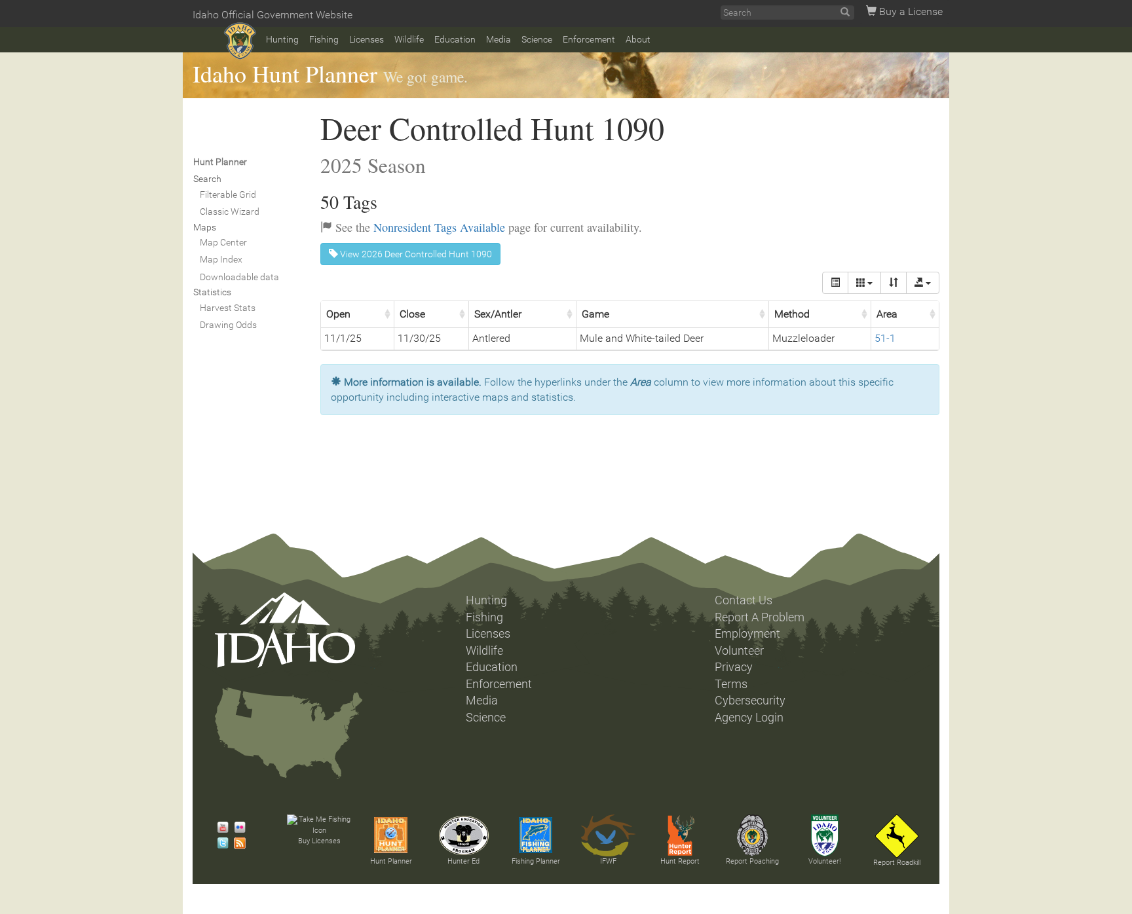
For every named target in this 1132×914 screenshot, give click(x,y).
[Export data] (922, 283)
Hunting (282, 39)
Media (498, 39)
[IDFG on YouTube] (219, 827)
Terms (731, 684)
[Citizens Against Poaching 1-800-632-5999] (752, 835)
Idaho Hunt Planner (285, 73)
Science (536, 39)
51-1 (885, 338)
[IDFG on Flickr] (236, 827)
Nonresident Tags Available (439, 227)
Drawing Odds (228, 325)
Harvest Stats (227, 307)
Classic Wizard (229, 211)
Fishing (324, 39)
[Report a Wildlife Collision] (897, 836)
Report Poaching (752, 861)
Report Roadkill (896, 862)
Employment (747, 633)
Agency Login (749, 717)
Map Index (221, 259)
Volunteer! (824, 861)
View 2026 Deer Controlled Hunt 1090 (415, 254)
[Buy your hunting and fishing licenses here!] (319, 825)
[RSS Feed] (236, 843)
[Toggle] (835, 283)
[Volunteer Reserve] (825, 835)
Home (240, 41)
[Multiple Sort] (893, 283)
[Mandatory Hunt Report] (680, 835)
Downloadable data (239, 277)
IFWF (608, 861)
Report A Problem (759, 617)
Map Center (223, 242)
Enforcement (589, 39)
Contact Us (743, 600)
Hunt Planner (391, 861)
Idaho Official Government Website (272, 15)
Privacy (734, 667)
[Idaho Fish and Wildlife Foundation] (608, 835)
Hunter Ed (463, 861)
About (638, 39)
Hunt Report (680, 861)
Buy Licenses (319, 841)
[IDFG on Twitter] (219, 843)
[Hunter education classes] (464, 835)
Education (455, 39)
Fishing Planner (536, 861)
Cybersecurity (750, 700)
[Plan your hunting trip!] (391, 835)
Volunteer (739, 650)
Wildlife (409, 39)
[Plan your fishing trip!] (536, 835)
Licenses (366, 39)
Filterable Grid (228, 194)
